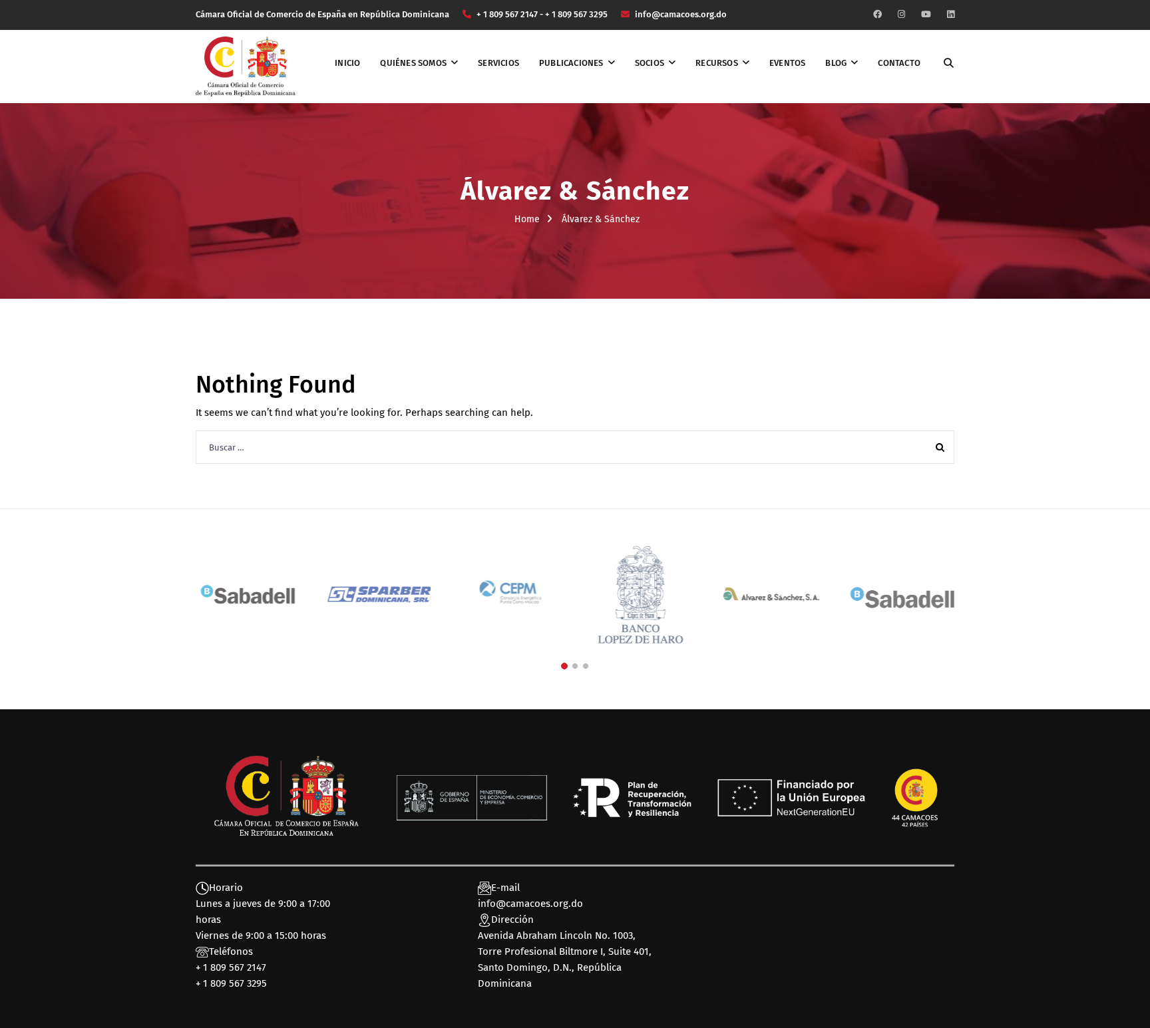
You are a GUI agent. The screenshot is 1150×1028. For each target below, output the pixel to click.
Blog (836, 63)
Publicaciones (571, 63)
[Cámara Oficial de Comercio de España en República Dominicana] (245, 66)
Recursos (716, 63)
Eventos (787, 63)
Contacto (899, 63)
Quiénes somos (413, 63)
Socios (649, 63)
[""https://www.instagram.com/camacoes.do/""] (901, 14)
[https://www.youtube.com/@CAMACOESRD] (926, 14)
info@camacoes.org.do (530, 904)
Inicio (347, 63)
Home (527, 219)
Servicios (498, 63)
